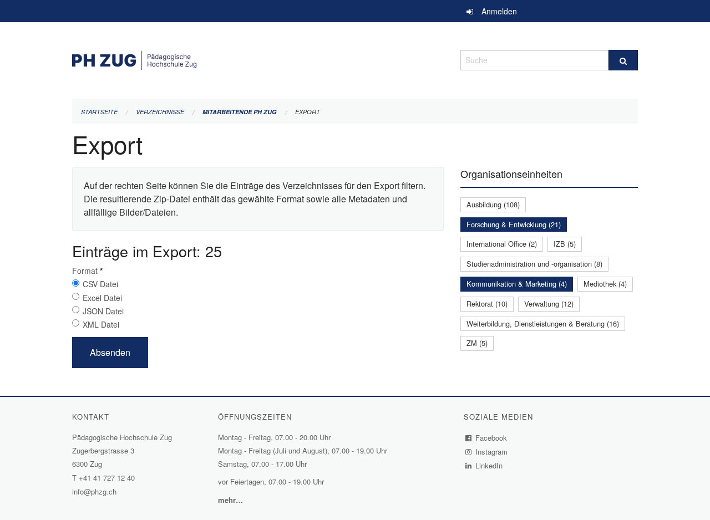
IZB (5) (565, 243)
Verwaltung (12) (549, 303)
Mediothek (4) (605, 283)
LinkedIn (489, 465)
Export (307, 112)
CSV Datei (100, 283)
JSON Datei (103, 311)
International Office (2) (501, 243)
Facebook (491, 437)
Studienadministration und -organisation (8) (534, 263)
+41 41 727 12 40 (107, 477)
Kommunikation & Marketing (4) (516, 283)
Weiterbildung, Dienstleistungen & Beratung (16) (542, 323)
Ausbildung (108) (493, 204)
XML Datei (101, 324)
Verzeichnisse (160, 112)
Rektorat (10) (487, 303)
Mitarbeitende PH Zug (239, 112)
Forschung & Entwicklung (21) (513, 224)
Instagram (491, 451)
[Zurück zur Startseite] (258, 58)
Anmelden (499, 11)
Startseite (99, 112)
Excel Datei (102, 297)
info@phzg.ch (94, 491)
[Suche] (623, 60)
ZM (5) (477, 343)
